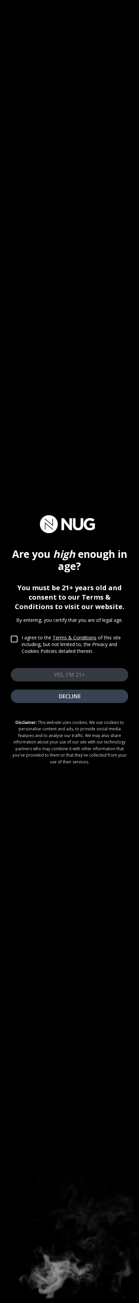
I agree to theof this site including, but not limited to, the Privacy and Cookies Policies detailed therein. (71, 644)
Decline (70, 696)
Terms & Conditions (74, 637)
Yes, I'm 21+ (69, 674)
